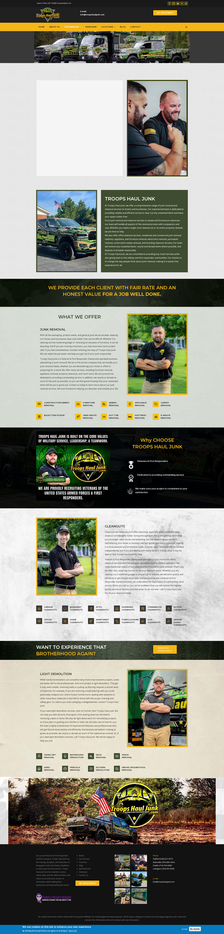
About (81, 855)
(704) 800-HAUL (168, 862)
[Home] (48, 15)
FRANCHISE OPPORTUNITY (165, 649)
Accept (184, 929)
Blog (123, 27)
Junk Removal (84, 868)
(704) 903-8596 (168, 868)
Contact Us (83, 875)
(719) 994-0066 (165, 865)
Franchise (91, 27)
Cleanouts (83, 872)
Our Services (71, 27)
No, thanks (195, 929)
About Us (54, 27)
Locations (107, 27)
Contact (135, 27)
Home (41, 27)
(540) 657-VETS (166, 859)
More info (73, 930)
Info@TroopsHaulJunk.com (61, 3)
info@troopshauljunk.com (92, 14)
